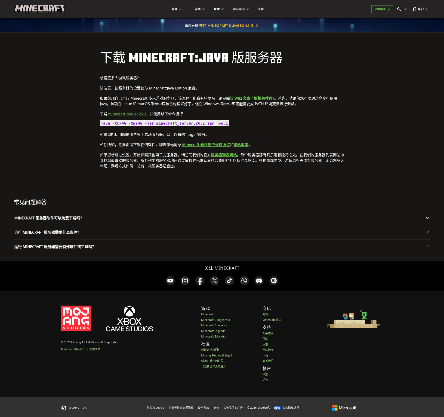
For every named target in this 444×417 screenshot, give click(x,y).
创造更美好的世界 (212, 361)
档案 (265, 374)
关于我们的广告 (233, 407)
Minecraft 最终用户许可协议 (206, 144)
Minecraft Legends (213, 331)
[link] (170, 280)
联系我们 (268, 361)
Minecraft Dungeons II (215, 320)
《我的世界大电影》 (213, 366)
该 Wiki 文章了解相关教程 (251, 98)
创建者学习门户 (211, 350)
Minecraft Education (214, 336)
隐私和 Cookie (155, 407)
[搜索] (403, 9)
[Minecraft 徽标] (39, 9)
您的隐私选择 (290, 407)
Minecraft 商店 (271, 320)
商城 (265, 314)
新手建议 (268, 333)
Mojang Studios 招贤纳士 (217, 355)
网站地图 (268, 350)
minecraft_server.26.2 (127, 114)
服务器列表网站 (224, 154)
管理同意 (94, 349)
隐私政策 (241, 144)
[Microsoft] (344, 408)
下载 (265, 355)
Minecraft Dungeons (214, 325)
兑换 (265, 380)
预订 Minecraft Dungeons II (226, 25)
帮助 (265, 339)
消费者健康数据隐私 (181, 407)
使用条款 (203, 407)
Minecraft (207, 314)
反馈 (265, 344)
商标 (216, 407)
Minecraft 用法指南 (73, 349)
